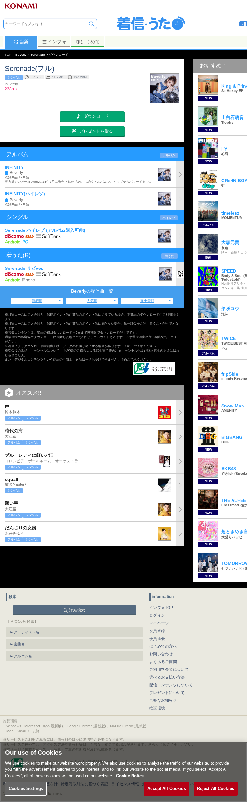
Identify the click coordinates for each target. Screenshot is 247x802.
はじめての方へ (163, 646)
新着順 (37, 301)
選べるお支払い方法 (167, 677)
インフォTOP (161, 607)
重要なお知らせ (163, 700)
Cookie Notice (130, 775)
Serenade (37, 54)
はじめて (90, 41)
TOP (8, 54)
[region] (123, 772)
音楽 (23, 41)
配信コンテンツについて (171, 685)
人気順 (92, 301)
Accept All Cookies (166, 788)
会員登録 (157, 631)
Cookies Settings (26, 788)
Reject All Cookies (215, 788)
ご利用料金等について (169, 669)
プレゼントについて (167, 692)
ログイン (157, 615)
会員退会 (157, 638)
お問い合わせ (161, 654)
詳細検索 (77, 610)
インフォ (57, 41)
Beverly (20, 54)
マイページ (159, 623)
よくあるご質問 (163, 662)
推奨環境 (157, 708)
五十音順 (147, 301)
